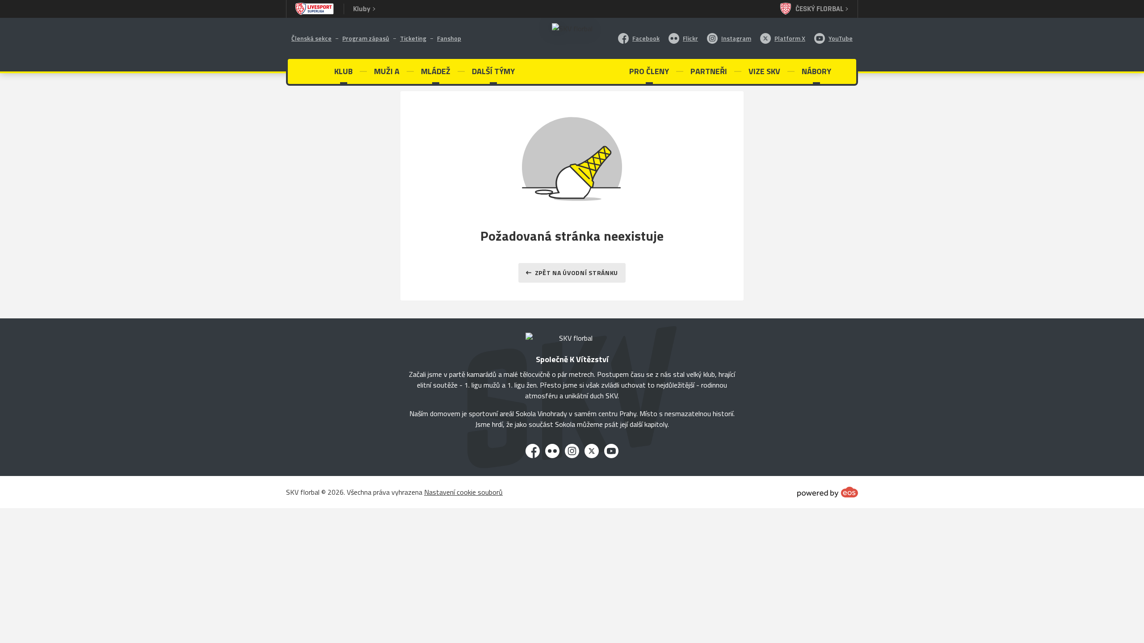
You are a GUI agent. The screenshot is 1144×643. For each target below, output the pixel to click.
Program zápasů (365, 38)
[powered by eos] (827, 492)
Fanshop (449, 38)
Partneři (708, 71)
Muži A (387, 71)
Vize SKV (764, 71)
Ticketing (413, 38)
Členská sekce (311, 38)
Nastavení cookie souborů (463, 492)
